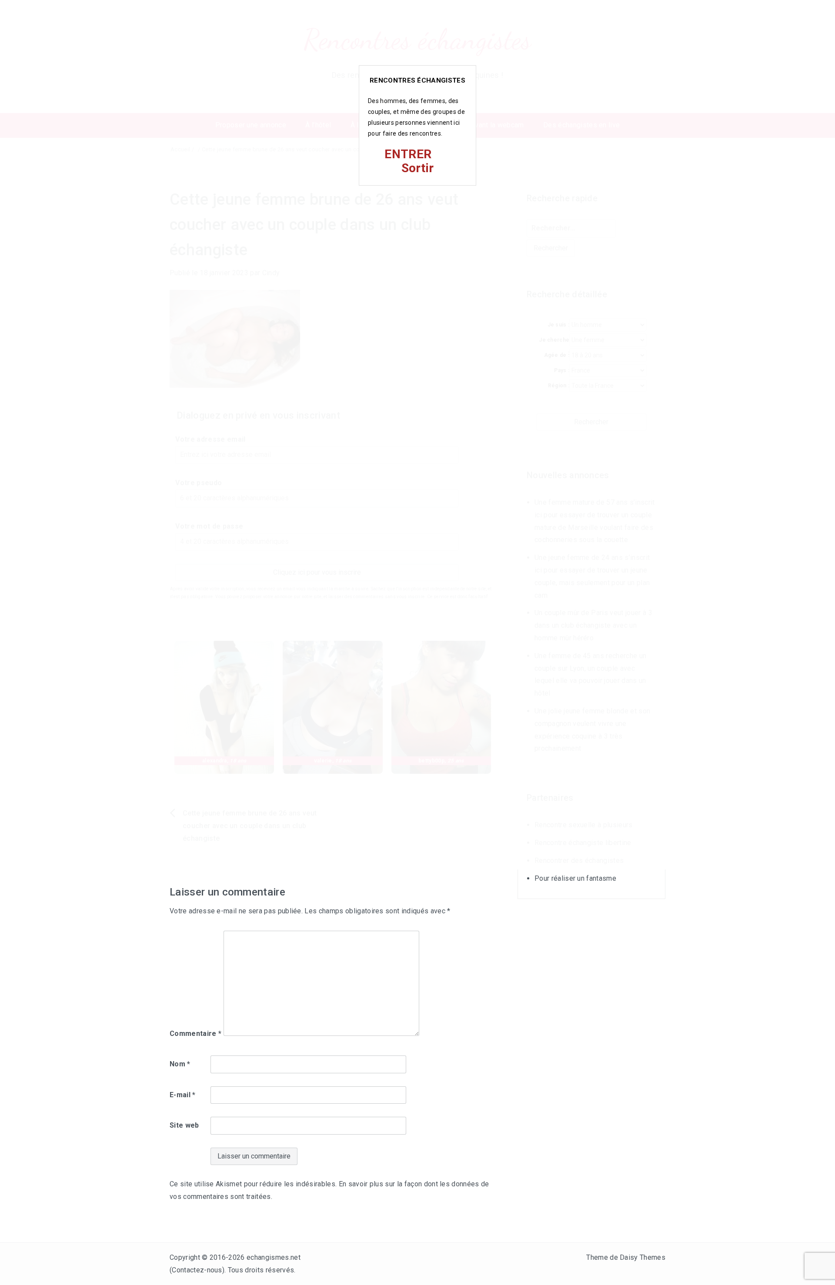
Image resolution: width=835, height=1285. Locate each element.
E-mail (183, 1095)
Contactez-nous (197, 1270)
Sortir (417, 168)
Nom (180, 1064)
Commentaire (195, 1033)
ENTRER (407, 154)
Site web (184, 1125)
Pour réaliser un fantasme (575, 878)
